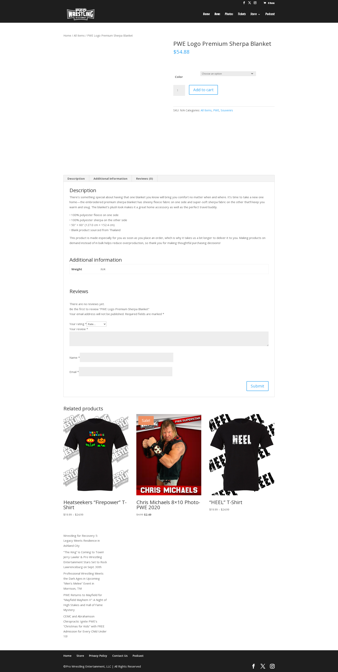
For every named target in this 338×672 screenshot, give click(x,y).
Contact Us (120, 656)
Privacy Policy (98, 656)
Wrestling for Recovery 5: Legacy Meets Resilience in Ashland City (81, 541)
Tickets (242, 14)
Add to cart (203, 89)
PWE (216, 110)
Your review (78, 329)
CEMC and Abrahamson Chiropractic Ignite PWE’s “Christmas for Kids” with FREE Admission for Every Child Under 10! (85, 626)
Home (206, 14)
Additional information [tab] (110, 178)
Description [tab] (76, 178)
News (217, 14)
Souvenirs (227, 110)
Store (254, 14)
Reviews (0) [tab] (144, 178)
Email (74, 372)
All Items (79, 35)
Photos (229, 14)
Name (74, 357)
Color (179, 77)
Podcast (270, 14)
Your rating (78, 324)
